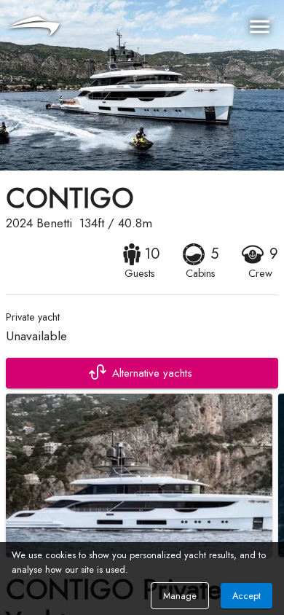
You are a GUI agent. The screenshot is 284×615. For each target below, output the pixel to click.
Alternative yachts (152, 373)
